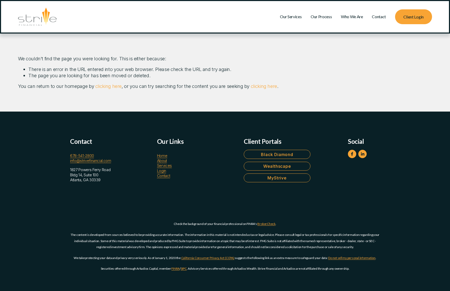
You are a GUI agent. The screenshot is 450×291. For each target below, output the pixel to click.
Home (162, 155)
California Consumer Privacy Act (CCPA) (207, 258)
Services (164, 165)
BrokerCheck (266, 223)
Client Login (413, 16)
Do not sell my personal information (352, 258)
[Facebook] (352, 154)
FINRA (175, 268)
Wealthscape (277, 166)
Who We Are (352, 16)
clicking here (108, 86)
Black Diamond (277, 154)
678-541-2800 (82, 155)
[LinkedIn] (362, 154)
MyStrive (276, 177)
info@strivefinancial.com (90, 160)
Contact (379, 16)
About (162, 160)
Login (161, 171)
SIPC (184, 268)
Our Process (321, 16)
